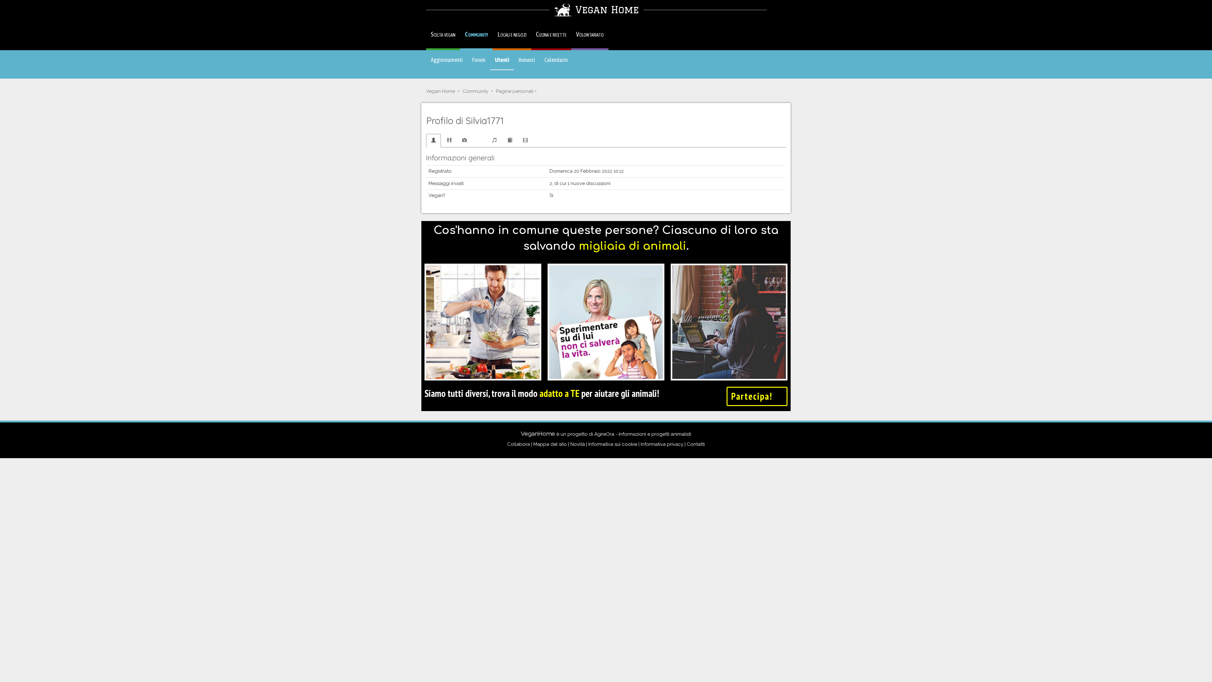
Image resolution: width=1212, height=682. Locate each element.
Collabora (518, 444)
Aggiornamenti (447, 60)
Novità (577, 444)
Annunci (527, 60)
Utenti (504, 62)
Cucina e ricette (551, 34)
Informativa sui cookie (612, 444)
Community (476, 34)
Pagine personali (514, 91)
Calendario (556, 60)
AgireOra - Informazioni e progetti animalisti (642, 434)
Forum (478, 60)
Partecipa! (753, 396)
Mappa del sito (550, 444)
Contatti (696, 444)
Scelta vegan (443, 34)
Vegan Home (440, 91)
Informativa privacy (662, 444)
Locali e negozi (511, 34)
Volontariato (590, 34)
